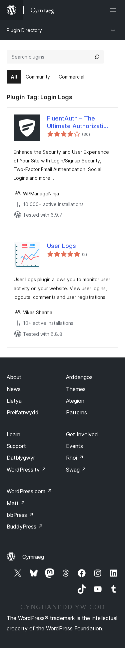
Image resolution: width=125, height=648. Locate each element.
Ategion (75, 400)
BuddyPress (25, 526)
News (14, 389)
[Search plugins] (97, 57)
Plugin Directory (24, 30)
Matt (16, 503)
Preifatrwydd (23, 412)
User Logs (61, 245)
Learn (13, 434)
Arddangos (79, 377)
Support (16, 446)
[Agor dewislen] (114, 10)
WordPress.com (29, 491)
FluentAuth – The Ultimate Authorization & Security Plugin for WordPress (78, 122)
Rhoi (75, 457)
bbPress (20, 515)
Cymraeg (33, 556)
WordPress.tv (26, 469)
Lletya (14, 400)
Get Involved (82, 434)
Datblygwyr (21, 457)
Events (74, 446)
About (14, 377)
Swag (76, 469)
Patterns (76, 412)
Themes (76, 389)
